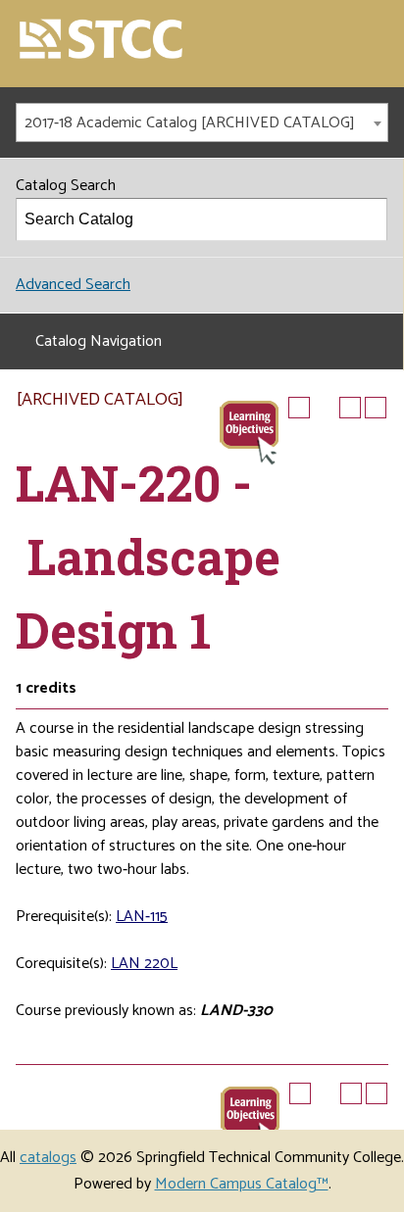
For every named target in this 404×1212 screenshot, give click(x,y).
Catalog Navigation (98, 341)
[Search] (366, 219)
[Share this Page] (324, 407)
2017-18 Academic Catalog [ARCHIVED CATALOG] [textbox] (190, 123)
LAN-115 (142, 916)
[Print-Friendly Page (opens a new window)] (350, 407)
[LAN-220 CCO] (249, 431)
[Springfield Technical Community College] (102, 41)
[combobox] (202, 122)
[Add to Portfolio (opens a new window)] (299, 407)
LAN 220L (144, 963)
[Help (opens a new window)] (375, 407)
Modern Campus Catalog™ (241, 1184)
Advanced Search (73, 284)
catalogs (48, 1157)
